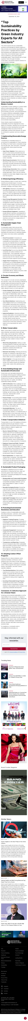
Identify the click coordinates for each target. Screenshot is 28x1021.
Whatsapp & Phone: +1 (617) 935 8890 (9, 1004)
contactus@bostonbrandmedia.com (9, 1002)
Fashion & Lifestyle (19, 950)
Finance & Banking (5, 953)
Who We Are (4, 971)
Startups (3, 962)
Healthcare (3, 955)
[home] (7, 2)
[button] (21, 2)
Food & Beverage (19, 953)
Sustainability (4, 965)
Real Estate (17, 960)
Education (3, 950)
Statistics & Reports (19, 962)
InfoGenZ (17, 955)
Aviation (17, 948)
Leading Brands (18, 958)
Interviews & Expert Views (5, 958)
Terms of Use (4, 979)
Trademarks (3, 982)
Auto (2, 948)
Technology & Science (20, 965)
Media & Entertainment (6, 960)
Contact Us (3, 973)
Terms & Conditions (14, 652)
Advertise (3, 975)
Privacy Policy (22, 652)
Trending (3, 967)
